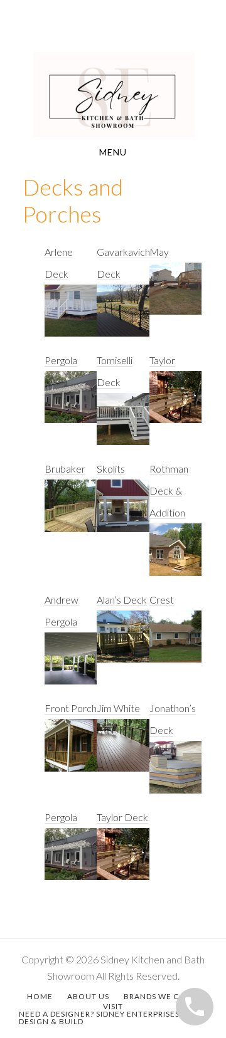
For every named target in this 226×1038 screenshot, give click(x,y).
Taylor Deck (122, 817)
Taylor (162, 360)
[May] (175, 295)
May (159, 252)
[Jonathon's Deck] (175, 773)
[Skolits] (123, 512)
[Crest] (175, 643)
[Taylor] (175, 403)
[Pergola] (71, 403)
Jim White (118, 708)
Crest (161, 600)
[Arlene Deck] (71, 317)
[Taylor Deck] (123, 860)
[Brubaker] (71, 512)
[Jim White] (123, 751)
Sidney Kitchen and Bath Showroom (113, 94)
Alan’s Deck (122, 600)
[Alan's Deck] (123, 643)
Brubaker (65, 468)
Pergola (61, 360)
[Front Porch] (71, 751)
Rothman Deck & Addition (168, 490)
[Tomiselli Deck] (123, 425)
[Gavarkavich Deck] (123, 317)
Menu (113, 152)
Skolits (111, 468)
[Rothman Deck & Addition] (175, 555)
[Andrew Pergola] (71, 664)
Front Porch (71, 708)
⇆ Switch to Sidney (173, 31)
